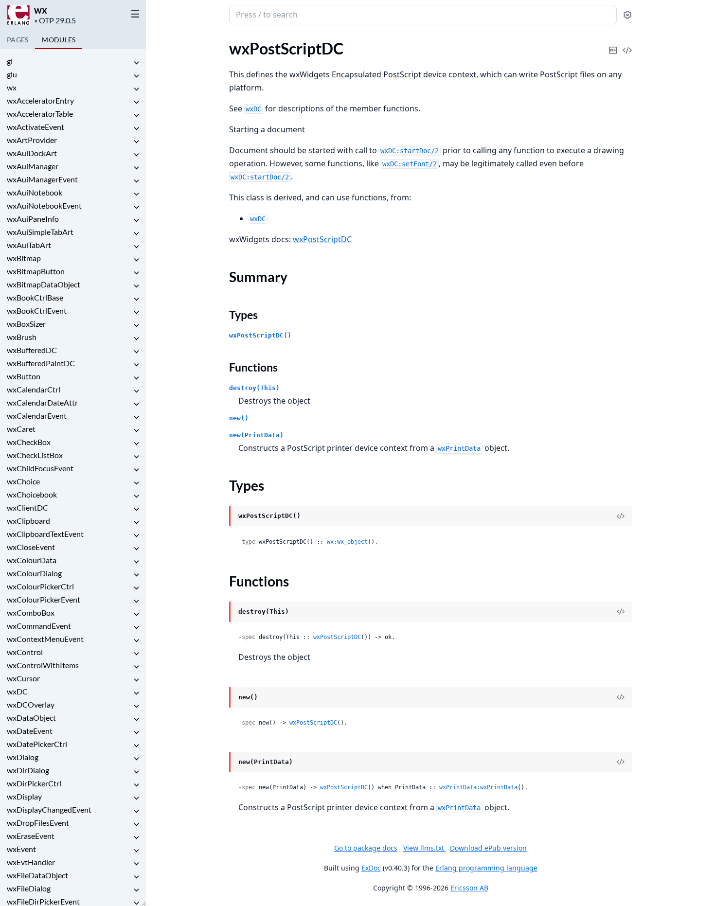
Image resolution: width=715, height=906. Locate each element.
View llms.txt (424, 848)
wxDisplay (24, 796)
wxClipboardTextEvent (45, 533)
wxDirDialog (28, 770)
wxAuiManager (32, 166)
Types (243, 314)
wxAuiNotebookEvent (44, 205)
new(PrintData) (256, 435)
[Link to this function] (219, 612)
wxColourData (31, 560)
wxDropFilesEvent (38, 822)
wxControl (25, 652)
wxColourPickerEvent (43, 599)
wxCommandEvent (39, 625)
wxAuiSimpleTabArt (40, 231)
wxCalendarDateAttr (42, 402)
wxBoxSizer (26, 323)
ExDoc (371, 867)
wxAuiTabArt (29, 244)
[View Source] (627, 43)
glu (12, 74)
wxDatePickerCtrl (37, 743)
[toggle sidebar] (133, 13)
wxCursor (23, 678)
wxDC (17, 691)
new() (239, 418)
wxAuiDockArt (32, 153)
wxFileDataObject (37, 875)
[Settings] (627, 14)
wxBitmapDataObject (43, 284)
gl (10, 61)
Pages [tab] (17, 40)
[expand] (136, 63)
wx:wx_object (347, 541)
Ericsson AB (469, 887)
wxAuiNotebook (34, 192)
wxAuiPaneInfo (33, 218)
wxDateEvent (30, 730)
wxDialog (22, 757)
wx (40, 10)
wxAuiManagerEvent (42, 179)
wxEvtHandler (31, 862)
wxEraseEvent (30, 835)
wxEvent (21, 848)
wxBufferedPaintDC (41, 363)
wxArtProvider (32, 139)
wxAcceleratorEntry (40, 100)
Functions (253, 367)
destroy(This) (254, 387)
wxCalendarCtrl (33, 389)
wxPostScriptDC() (260, 335)
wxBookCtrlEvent (37, 310)
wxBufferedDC (32, 350)
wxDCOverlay (30, 704)
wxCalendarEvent (37, 415)
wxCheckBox (29, 441)
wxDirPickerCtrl (34, 783)
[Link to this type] (219, 516)
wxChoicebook (32, 494)
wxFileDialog (29, 888)
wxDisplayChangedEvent (49, 809)
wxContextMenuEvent (45, 638)
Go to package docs (365, 848)
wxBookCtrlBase (35, 297)
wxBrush (21, 336)
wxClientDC (27, 507)
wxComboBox (30, 612)
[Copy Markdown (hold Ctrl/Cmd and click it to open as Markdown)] (613, 43)
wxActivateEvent (35, 126)
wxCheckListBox (35, 455)
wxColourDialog (34, 573)
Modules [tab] (58, 40)
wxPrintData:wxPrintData (478, 787)
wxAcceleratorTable (40, 113)
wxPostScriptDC (322, 239)
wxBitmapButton (36, 271)
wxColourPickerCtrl (40, 586)
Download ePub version (488, 848)
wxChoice (23, 481)
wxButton (23, 376)
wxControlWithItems (43, 665)
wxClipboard (28, 520)
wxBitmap (24, 258)
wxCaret (21, 428)
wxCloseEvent (31, 546)
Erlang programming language (486, 867)
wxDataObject (31, 717)
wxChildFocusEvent (40, 468)
